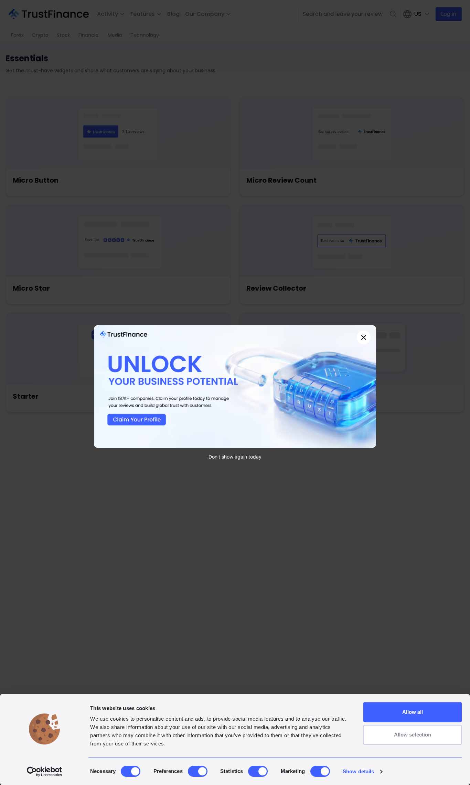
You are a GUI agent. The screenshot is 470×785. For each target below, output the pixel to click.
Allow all (412, 712)
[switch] (197, 771)
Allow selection (412, 735)
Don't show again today (235, 456)
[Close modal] (364, 337)
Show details (358, 771)
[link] (235, 386)
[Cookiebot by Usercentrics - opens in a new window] (44, 771)
